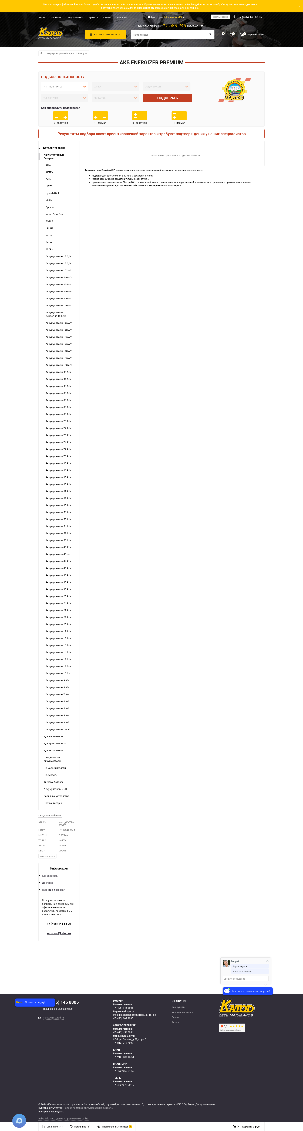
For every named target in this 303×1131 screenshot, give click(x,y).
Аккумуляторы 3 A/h (57, 722)
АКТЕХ (49, 172)
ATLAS (42, 822)
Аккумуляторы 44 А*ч (58, 561)
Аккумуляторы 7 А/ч (57, 694)
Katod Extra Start (55, 214)
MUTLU (42, 835)
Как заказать (50, 875)
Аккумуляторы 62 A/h (58, 491)
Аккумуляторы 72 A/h (58, 449)
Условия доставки (182, 1012)
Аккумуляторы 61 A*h (58, 498)
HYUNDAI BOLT (67, 830)
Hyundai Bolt (53, 193)
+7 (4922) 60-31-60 (123, 1070)
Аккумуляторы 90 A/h (58, 386)
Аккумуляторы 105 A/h (59, 358)
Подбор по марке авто (76, 1107)
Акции (41, 17)
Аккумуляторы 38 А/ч (58, 575)
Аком (49, 242)
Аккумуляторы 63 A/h (58, 484)
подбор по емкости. (101, 1107)
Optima (50, 207)
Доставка (47, 882)
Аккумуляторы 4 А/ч (57, 715)
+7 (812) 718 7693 (123, 1042)
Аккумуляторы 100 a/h (59, 365)
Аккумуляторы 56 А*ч (58, 512)
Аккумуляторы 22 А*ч (58, 610)
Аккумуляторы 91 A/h (58, 379)
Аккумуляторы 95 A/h (58, 372)
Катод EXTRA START (66, 824)
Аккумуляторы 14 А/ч (58, 652)
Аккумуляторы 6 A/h (57, 701)
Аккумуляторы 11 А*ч (58, 666)
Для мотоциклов (53, 750)
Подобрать (167, 98)
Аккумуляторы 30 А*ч (58, 589)
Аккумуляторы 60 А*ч (58, 505)
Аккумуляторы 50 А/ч (58, 540)
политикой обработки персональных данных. (172, 7)
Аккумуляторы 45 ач (58, 554)
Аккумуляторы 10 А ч (58, 673)
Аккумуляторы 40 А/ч (58, 568)
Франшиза (121, 17)
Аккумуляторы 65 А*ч (58, 477)
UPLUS (49, 228)
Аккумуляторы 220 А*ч (59, 291)
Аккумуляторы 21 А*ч (58, 617)
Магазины (56, 17)
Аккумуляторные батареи (60, 53)
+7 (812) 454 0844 (123, 1032)
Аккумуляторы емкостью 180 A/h (56, 314)
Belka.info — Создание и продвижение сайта (63, 1118)
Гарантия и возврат (53, 889)
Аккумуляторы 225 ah (58, 284)
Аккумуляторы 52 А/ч (58, 533)
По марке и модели (55, 768)
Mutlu (49, 200)
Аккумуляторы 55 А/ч (58, 519)
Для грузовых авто (55, 743)
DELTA (41, 850)
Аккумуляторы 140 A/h (59, 330)
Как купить (178, 1007)
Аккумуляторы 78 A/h (58, 421)
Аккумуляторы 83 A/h (58, 407)
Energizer (82, 53)
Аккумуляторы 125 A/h (59, 344)
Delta (48, 179)
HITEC (49, 186)
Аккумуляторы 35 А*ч (58, 582)
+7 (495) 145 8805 (123, 1007)
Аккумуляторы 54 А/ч (58, 526)
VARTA (62, 840)
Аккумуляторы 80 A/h (58, 414)
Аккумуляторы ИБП (55, 789)
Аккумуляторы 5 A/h (57, 708)
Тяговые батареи (53, 782)
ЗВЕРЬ (49, 249)
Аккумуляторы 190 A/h (59, 305)
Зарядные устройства (56, 796)
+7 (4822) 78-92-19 (123, 1084)
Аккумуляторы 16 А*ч (58, 645)
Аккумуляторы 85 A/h (58, 400)
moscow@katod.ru (59, 933)
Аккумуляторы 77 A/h (58, 428)
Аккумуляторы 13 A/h (58, 263)
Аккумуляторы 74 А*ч (58, 442)
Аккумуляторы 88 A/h (58, 393)
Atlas (48, 165)
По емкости (50, 775)
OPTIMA (63, 835)
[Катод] (249, 1008)
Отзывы (106, 17)
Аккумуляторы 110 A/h (59, 351)
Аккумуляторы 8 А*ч (57, 687)
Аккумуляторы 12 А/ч (58, 659)
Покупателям (74, 17)
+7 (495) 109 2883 (123, 1018)
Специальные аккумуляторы (52, 759)
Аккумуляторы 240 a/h (59, 277)
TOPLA (49, 221)
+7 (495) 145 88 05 (59, 924)
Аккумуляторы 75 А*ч (58, 435)
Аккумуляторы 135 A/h (59, 337)
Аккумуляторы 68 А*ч (58, 463)
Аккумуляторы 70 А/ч (58, 456)
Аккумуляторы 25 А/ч (58, 596)
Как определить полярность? (60, 108)
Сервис (91, 17)
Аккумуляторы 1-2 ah (58, 729)
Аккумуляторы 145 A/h (59, 323)
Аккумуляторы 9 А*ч (57, 680)
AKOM (41, 845)
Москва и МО (173, 17)
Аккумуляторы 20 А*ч (58, 624)
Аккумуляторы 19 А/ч (58, 631)
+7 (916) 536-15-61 (123, 1056)
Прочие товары (53, 803)
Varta (49, 235)
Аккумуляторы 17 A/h (58, 256)
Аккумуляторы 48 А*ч (58, 547)
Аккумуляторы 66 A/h (58, 470)
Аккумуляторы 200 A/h (59, 298)
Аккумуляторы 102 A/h (59, 270)
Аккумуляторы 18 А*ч (58, 638)
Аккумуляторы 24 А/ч (58, 603)
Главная (41, 53)
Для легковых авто (55, 736)
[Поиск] (210, 34)
